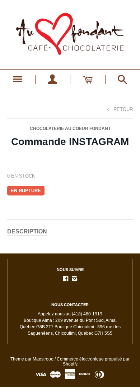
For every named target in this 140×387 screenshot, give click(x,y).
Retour (123, 109)
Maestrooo (43, 359)
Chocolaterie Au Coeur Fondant (70, 128)
